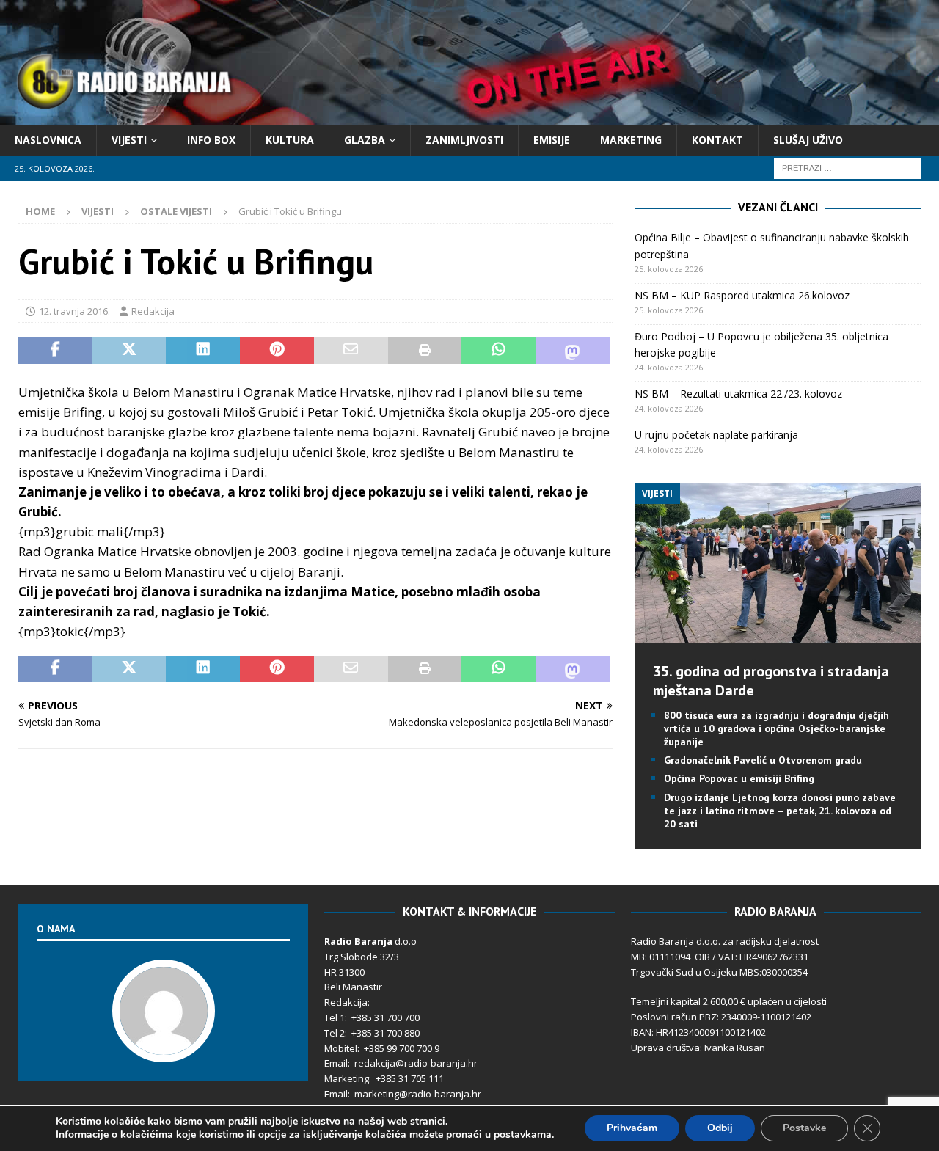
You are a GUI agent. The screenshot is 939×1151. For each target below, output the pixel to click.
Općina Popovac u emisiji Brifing (739, 778)
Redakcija (153, 311)
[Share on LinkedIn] (203, 350)
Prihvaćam (632, 1128)
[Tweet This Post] (129, 350)
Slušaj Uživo (808, 140)
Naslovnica (48, 140)
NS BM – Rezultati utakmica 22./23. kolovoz (738, 394)
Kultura (290, 140)
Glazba (364, 140)
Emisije (551, 140)
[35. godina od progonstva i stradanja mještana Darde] (777, 634)
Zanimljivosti (464, 140)
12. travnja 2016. (74, 311)
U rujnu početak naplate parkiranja (716, 435)
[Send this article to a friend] (351, 350)
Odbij (720, 1128)
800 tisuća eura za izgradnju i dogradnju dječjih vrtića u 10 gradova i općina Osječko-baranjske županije (776, 728)
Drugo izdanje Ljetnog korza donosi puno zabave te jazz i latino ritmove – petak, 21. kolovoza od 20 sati (780, 810)
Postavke (804, 1128)
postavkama (523, 1134)
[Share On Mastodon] (573, 350)
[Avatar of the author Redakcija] (164, 1047)
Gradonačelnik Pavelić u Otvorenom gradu (763, 760)
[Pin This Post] (277, 350)
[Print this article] (425, 350)
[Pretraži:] (847, 168)
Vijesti (129, 140)
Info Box (211, 140)
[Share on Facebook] (55, 350)
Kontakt (717, 140)
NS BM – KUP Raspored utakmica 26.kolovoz (742, 295)
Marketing (631, 140)
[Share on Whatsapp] (498, 350)
